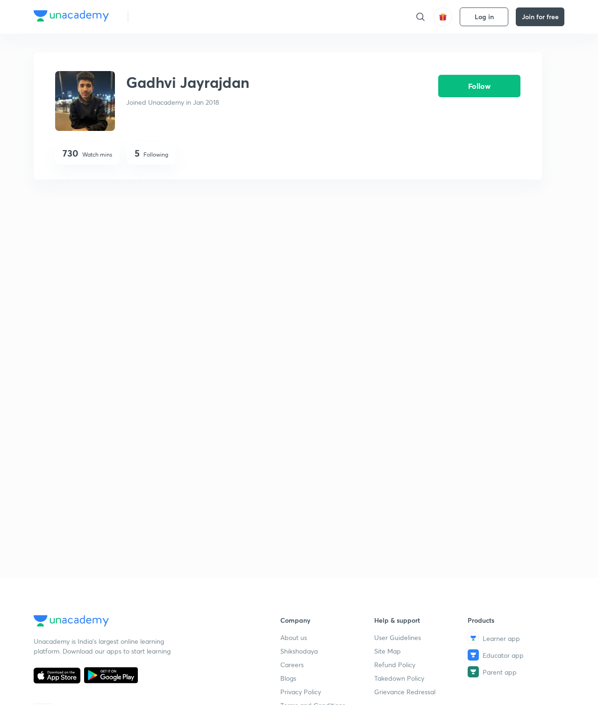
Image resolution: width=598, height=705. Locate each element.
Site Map (387, 651)
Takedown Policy (399, 678)
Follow (479, 86)
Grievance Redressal (404, 691)
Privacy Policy (300, 691)
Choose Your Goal (176, 17)
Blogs (288, 678)
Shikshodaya (299, 651)
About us (293, 637)
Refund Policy (394, 664)
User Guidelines (397, 637)
